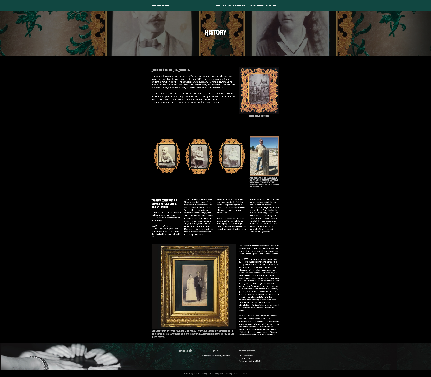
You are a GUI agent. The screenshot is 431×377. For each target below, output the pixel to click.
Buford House (160, 5)
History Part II (240, 5)
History (227, 5)
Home (218, 5)
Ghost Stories (257, 5)
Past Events (272, 5)
